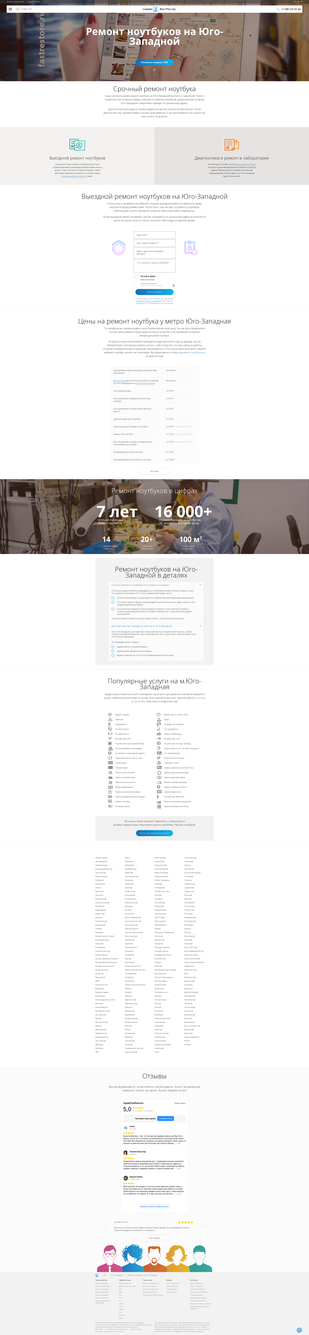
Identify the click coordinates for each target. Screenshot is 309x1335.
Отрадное (158, 899)
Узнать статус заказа (173, 1283)
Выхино (98, 1018)
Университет (189, 966)
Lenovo (121, 1304)
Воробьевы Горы (102, 1011)
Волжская (99, 1003)
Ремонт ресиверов (101, 1295)
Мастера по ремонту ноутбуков (200, 1304)
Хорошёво (188, 985)
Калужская (129, 872)
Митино (128, 1029)
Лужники (128, 992)
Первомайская (160, 925)
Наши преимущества (197, 1289)
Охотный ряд (159, 902)
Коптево (128, 910)
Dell (120, 1312)
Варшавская (100, 977)
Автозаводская (101, 861)
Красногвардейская (133, 917)
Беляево (98, 928)
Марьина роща (131, 1003)
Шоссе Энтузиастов (192, 1026)
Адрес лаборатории (196, 1283)
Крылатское (129, 940)
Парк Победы (159, 917)
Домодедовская (101, 1037)
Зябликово (129, 861)
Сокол (156, 1052)
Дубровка (99, 1044)
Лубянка (128, 988)
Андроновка (100, 884)
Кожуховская (130, 895)
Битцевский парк (102, 940)
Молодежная (130, 1033)
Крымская (129, 943)
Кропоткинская (131, 936)
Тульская (187, 932)
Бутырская (99, 973)
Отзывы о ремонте (196, 1286)
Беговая (98, 917)
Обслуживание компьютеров (153, 1295)
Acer (120, 1289)
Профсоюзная (160, 985)
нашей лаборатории (145, 383)
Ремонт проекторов (101, 1289)
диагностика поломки (245, 164)
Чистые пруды (189, 1007)
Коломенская (130, 899)
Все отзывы (154, 1238)
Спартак (187, 865)
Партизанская (160, 921)
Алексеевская (100, 872)
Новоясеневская (161, 876)
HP (120, 1301)
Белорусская (100, 925)
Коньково (129, 906)
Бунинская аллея (101, 970)
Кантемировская (131, 876)
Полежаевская (160, 958)
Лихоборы (129, 977)
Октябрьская (159, 887)
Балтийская (99, 906)
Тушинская (188, 940)
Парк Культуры (160, 914)
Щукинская (188, 1033)
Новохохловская (161, 872)
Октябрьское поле (161, 891)
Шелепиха (188, 1018)
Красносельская (131, 925)
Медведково (130, 1015)
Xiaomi (121, 1318)
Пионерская (159, 940)
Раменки (157, 996)
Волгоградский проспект (105, 1000)
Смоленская (159, 1048)
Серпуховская (160, 1041)
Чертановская (189, 1000)
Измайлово (129, 865)
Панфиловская (160, 910)
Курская (128, 958)
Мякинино (129, 1037)
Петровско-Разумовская (164, 932)
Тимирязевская (190, 917)
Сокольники (188, 861)
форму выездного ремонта (74, 176)
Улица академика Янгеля (193, 951)
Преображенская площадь (165, 970)
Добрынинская (101, 1033)
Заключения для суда (150, 1292)
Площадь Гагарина (162, 947)
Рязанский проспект (162, 1018)
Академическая (101, 865)
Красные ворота (131, 928)
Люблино (128, 996)
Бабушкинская (100, 899)
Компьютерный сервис (198, 1301)
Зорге (127, 858)
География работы (196, 1295)
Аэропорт (99, 895)
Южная (187, 1041)
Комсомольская (131, 902)
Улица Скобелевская (192, 958)
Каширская (129, 884)
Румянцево (158, 1015)
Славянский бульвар (162, 1044)
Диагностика (119, 380)
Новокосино (159, 861)
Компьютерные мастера (198, 1298)
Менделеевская (131, 1022)
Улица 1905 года (190, 947)
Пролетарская (160, 973)
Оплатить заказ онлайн (15, 1)
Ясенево (187, 1044)
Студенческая (189, 884)
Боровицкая (100, 947)
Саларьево (158, 1026)
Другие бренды (136, 1329)
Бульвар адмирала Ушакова (106, 958)
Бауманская (100, 914)
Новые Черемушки (161, 880)
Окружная (158, 884)
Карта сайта (99, 1329)
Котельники (129, 914)
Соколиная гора (190, 858)
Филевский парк (190, 970)
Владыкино (99, 988)
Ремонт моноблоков (102, 1292)
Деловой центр (101, 1022)
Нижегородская (131, 1052)
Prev (106, 1227)
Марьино (128, 1007)
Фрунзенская (189, 981)
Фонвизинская (190, 977)
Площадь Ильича (161, 951)
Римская (157, 1007)
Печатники (158, 936)
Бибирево (99, 932)
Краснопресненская (133, 921)
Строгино (188, 880)
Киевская (128, 887)
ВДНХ (97, 981)
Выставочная (100, 1015)
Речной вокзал (160, 1000)
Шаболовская (189, 1015)
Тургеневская (189, 936)
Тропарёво (188, 925)
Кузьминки (129, 951)
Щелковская (189, 1029)
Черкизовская (189, 996)
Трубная (187, 928)
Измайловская (130, 869)
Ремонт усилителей (102, 1298)
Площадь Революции (162, 955)
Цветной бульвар (191, 992)
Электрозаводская (191, 1037)
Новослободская (161, 869)
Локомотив (129, 981)
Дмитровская (100, 1029)
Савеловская (159, 1022)
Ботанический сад (102, 951)
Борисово (99, 943)
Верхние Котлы (101, 985)
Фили (186, 973)
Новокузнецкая (160, 865)
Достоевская (100, 1041)
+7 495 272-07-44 (290, 9)
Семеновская (159, 1037)
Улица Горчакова (191, 955)
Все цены (154, 471)
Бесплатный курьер (149, 1286)
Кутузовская (129, 962)
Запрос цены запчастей (150, 1289)
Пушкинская (159, 988)
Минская (128, 1026)
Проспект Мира (160, 981)
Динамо (98, 1026)
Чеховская (188, 1003)
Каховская (129, 880)
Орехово (158, 895)
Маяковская (129, 1011)
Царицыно (188, 988)
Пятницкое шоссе (161, 992)
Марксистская (130, 1000)
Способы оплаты (171, 1289)
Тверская (187, 899)
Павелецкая (159, 906)
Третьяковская (190, 921)
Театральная (189, 902)
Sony (120, 1307)
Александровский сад (103, 869)
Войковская (100, 996)
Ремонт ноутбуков (101, 1283)
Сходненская (189, 891)
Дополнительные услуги (127, 1286)
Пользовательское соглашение (148, 301)
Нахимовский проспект (134, 1048)
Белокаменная (101, 921)
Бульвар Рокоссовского (104, 966)
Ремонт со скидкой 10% (150, 1283)
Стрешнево (188, 876)
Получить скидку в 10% (154, 62)
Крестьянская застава (134, 932)
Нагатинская (130, 1041)
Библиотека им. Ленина (104, 936)
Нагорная (129, 1044)
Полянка (157, 962)
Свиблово (158, 1029)
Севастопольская (161, 1033)
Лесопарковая (131, 973)
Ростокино (158, 1011)
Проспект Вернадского (163, 977)
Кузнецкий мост (131, 947)
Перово (157, 928)
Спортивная (189, 869)
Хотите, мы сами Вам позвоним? (154, 833)
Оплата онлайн (171, 1292)
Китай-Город (130, 891)
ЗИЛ (97, 1052)
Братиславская (101, 955)
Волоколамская (101, 1007)
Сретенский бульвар (192, 872)
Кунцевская (129, 955)
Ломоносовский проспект (135, 985)
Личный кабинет (34, 1)
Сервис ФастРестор (154, 9)
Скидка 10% (26, 9)
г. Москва (296, 1)
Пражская (158, 966)
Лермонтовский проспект (135, 970)
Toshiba (121, 1309)
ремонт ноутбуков (192, 352)
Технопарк (188, 914)
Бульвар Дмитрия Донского (106, 962)
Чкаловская (188, 1011)
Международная (131, 1018)
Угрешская (188, 943)
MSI (120, 1298)
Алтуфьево (99, 880)
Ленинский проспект (133, 966)
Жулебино (99, 1048)
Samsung (122, 1315)
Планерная (158, 943)
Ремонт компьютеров (102, 1286)
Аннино (98, 887)
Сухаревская (189, 887)
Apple (121, 1292)
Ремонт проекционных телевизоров (103, 1302)
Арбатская (99, 891)
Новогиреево (160, 858)
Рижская (157, 1003)
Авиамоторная (101, 858)
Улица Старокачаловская (194, 962)
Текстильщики (189, 906)
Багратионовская (102, 902)
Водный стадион (102, 992)
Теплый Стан (189, 910)
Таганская (188, 895)
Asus (120, 1295)
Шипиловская (189, 1022)
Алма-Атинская (101, 876)
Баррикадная (100, 910)
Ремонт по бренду (125, 1283)
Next (203, 1227)
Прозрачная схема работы (199, 1292)
